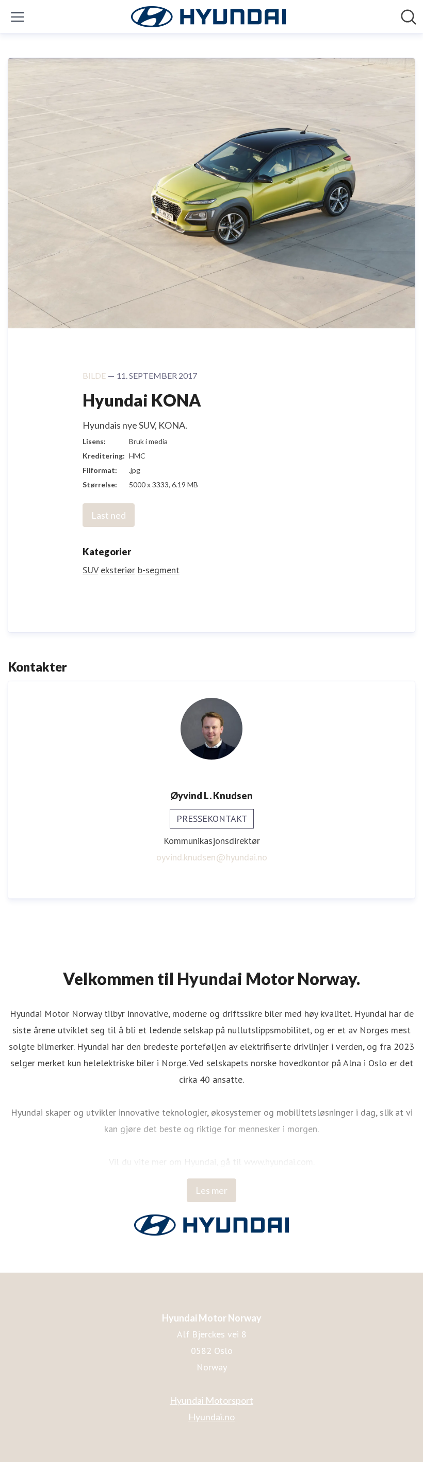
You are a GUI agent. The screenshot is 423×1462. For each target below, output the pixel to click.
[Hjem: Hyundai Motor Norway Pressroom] (208, 16)
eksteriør (118, 570)
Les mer (211, 1190)
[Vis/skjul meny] (17, 17)
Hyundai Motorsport (211, 1400)
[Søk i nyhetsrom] (408, 17)
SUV (90, 570)
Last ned (108, 515)
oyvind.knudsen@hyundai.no (211, 857)
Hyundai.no (211, 1416)
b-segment (159, 570)
